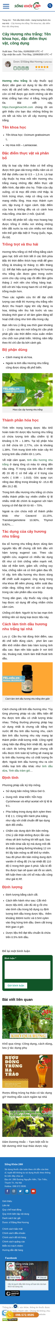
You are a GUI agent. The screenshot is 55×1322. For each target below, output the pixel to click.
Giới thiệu (7, 1201)
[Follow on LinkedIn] (26, 1191)
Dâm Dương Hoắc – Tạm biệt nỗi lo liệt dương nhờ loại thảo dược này (25, 1143)
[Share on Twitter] (19, 68)
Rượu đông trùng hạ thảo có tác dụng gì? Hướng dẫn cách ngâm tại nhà (27, 1094)
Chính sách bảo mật (12, 1229)
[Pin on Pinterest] (23, 68)
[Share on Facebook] (15, 68)
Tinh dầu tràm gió (19, 770)
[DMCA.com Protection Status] (27, 1319)
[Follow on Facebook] (7, 1191)
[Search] (50, 5)
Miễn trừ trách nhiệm (12, 1245)
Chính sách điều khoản (13, 1233)
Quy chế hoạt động (11, 1209)
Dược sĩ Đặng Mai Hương (15, 1222)
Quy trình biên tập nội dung (15, 1214)
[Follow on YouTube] (33, 1191)
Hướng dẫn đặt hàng (12, 1250)
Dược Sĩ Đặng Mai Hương (27, 61)
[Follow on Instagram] (13, 1191)
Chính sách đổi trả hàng (14, 1237)
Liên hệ (5, 1205)
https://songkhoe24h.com (17, 107)
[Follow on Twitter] (20, 1191)
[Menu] (6, 6)
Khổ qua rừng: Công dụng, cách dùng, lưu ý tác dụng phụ (27, 1045)
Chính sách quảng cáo (13, 1241)
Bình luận (10, 958)
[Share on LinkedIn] (27, 68)
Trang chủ (6, 20)
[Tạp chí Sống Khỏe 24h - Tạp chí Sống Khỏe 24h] (27, 5)
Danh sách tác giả (11, 1218)
